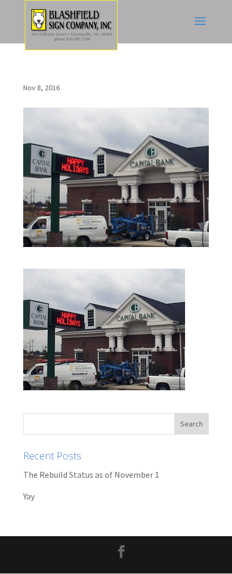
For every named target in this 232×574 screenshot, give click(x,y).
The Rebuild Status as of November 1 (91, 474)
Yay (29, 496)
